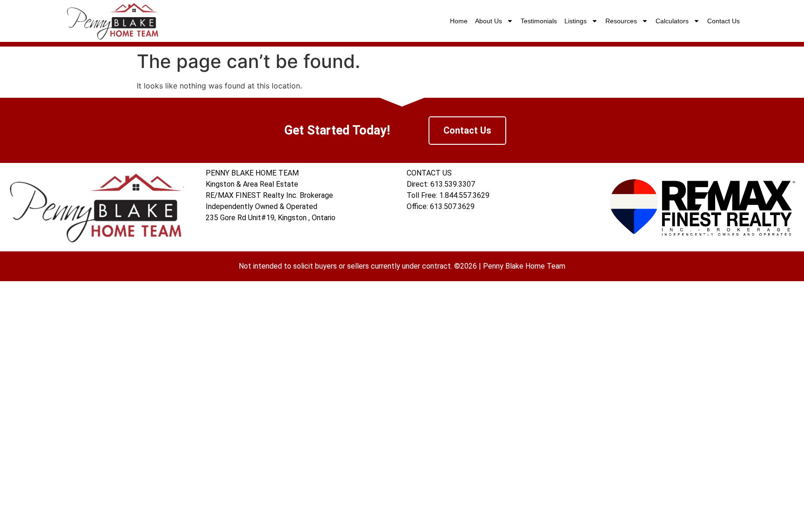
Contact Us (723, 21)
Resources (621, 21)
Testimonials (539, 21)
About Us (488, 21)
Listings (575, 21)
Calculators (672, 21)
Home (459, 21)
